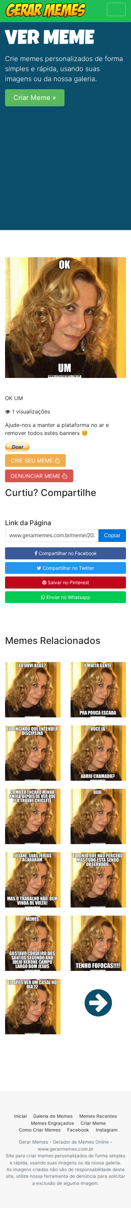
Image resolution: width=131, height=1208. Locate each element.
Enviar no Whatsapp (67, 597)
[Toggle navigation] (116, 9)
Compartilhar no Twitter (67, 568)
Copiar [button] (112, 535)
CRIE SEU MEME (33, 460)
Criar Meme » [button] (34, 98)
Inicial (20, 1116)
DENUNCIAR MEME (36, 476)
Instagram (107, 1130)
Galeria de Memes (53, 1116)
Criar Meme (93, 1123)
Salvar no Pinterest (67, 582)
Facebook (78, 1130)
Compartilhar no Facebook (67, 553)
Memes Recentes (98, 1116)
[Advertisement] (65, 164)
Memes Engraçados (52, 1123)
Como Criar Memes (39, 1130)
